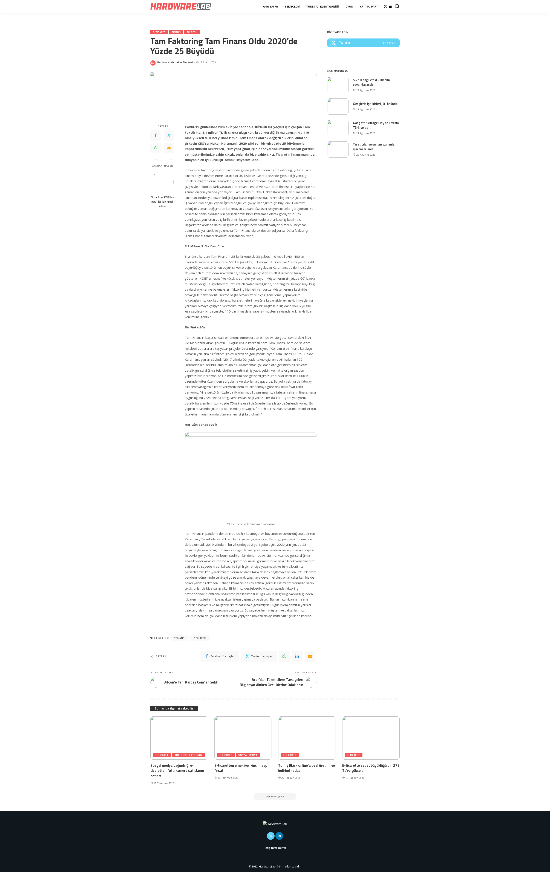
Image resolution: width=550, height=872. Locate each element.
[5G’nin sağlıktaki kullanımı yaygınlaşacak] (338, 85)
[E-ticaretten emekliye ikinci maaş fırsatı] (243, 738)
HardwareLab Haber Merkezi (175, 62)
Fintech (192, 32)
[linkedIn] (297, 656)
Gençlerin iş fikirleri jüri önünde (375, 103)
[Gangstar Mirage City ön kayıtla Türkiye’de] (338, 128)
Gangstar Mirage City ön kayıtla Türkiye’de (376, 125)
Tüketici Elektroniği (188, 755)
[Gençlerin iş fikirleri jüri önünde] (338, 106)
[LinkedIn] (390, 6)
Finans (176, 32)
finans (180, 638)
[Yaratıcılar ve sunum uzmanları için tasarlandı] (338, 149)
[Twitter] (385, 6)
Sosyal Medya (247, 755)
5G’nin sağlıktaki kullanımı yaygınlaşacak (372, 82)
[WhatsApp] (155, 148)
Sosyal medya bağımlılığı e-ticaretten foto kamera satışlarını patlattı (177, 771)
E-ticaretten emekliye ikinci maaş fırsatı (240, 768)
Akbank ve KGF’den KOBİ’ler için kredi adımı (162, 201)
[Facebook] (155, 135)
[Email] (169, 148)
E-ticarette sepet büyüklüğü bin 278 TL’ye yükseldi (371, 768)
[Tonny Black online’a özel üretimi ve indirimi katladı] (307, 738)
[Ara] (397, 6)
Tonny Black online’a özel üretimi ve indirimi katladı (306, 768)
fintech (201, 638)
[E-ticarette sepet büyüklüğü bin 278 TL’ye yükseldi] (371, 738)
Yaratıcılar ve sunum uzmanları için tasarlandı (375, 147)
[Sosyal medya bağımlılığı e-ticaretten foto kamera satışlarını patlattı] (179, 738)
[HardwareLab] (180, 6)
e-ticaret (159, 32)
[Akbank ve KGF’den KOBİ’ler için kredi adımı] (162, 182)
